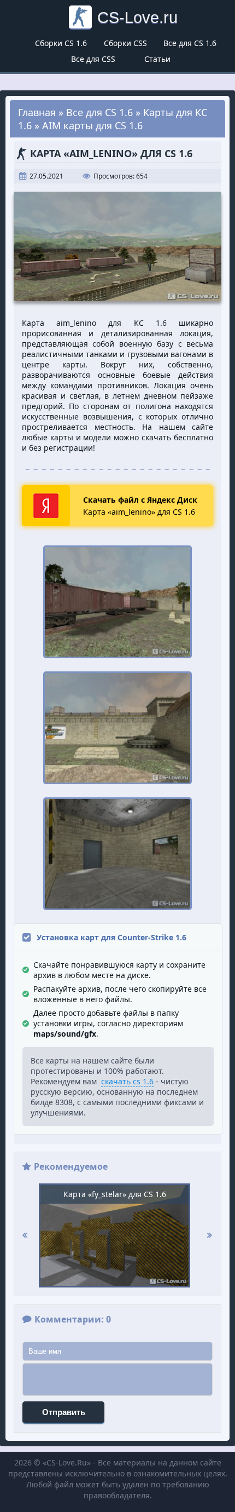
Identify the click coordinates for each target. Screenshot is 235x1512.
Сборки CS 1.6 (61, 43)
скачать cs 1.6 (127, 1081)
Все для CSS (93, 59)
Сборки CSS (125, 43)
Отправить (63, 1412)
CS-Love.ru (137, 17)
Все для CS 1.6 (189, 43)
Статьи (157, 59)
